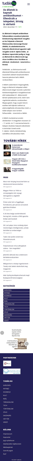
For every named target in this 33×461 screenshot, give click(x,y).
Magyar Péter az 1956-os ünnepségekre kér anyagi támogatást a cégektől (12, 193)
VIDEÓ (6, 320)
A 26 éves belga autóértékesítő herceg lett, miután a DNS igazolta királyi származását (15, 216)
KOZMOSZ (7, 296)
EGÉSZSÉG (7, 290)
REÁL (6, 301)
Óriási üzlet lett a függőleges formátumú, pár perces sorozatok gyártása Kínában (15, 204)
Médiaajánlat (8, 447)
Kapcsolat (6, 437)
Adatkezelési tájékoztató (12, 444)
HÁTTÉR (7, 318)
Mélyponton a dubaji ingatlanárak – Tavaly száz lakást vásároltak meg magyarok (16, 266)
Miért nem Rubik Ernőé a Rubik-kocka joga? (20, 154)
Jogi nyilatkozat (8, 440)
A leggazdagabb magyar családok (18, 170)
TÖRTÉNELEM (9, 309)
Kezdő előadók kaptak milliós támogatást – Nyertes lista (16, 333)
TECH (6, 307)
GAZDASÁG (8, 315)
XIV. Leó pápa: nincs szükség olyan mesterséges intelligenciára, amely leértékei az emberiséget (15, 228)
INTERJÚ (7, 293)
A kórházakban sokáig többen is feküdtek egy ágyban (11, 343)
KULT (6, 298)
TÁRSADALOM (9, 304)
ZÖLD (6, 312)
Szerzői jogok (8, 451)
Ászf (4, 454)
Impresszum (7, 434)
